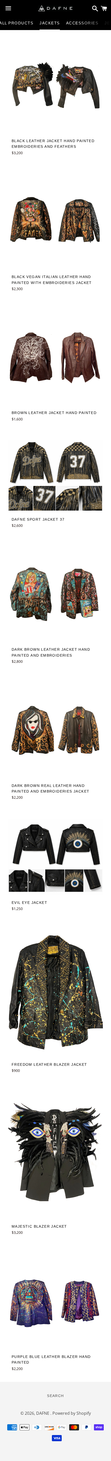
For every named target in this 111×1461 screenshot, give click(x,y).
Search (55, 1396)
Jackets (49, 23)
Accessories (82, 23)
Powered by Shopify (71, 1413)
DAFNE (43, 1413)
